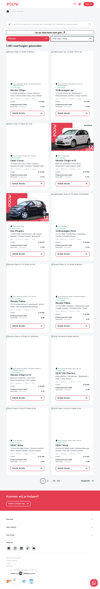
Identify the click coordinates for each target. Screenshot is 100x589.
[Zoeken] (90, 24)
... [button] (50, 481)
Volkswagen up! (64, 90)
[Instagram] (15, 548)
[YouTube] (33, 548)
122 (58, 481)
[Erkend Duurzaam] (24, 581)
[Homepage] (7, 11)
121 (54, 481)
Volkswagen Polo (65, 231)
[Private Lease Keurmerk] (31, 581)
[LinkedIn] (21, 548)
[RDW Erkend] (9, 581)
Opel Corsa (17, 160)
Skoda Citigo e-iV (65, 160)
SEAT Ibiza (16, 445)
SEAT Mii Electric (65, 373)
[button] (87, 481)
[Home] (12, 4)
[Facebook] (8, 548)
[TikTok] (27, 548)
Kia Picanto (17, 231)
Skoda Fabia (17, 301)
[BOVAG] (17, 581)
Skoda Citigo (18, 90)
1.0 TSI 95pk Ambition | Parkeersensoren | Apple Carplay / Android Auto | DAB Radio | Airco (72, 308)
